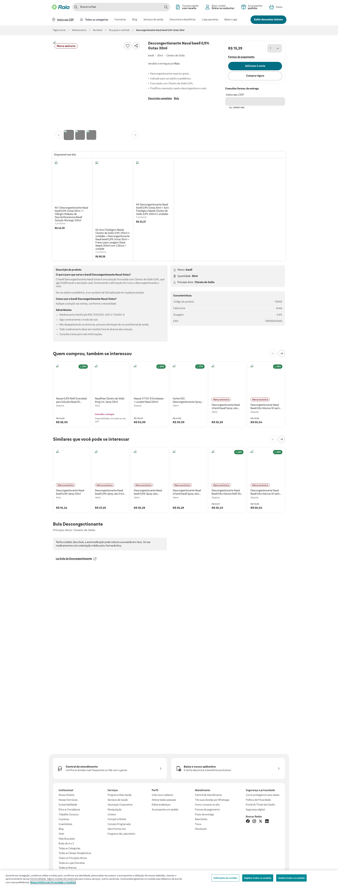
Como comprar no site (207, 804)
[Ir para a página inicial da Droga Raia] (61, 7)
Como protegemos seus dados (262, 795)
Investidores (65, 824)
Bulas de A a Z (66, 843)
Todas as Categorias (69, 848)
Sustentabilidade (68, 804)
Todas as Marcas (67, 867)
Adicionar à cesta (255, 65)
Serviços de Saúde (118, 799)
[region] (169, 878)
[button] (97, 85)
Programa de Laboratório (121, 833)
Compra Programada (119, 824)
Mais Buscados (67, 838)
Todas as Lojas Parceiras (72, 863)
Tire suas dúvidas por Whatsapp (212, 799)
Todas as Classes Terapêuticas (75, 853)
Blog (61, 828)
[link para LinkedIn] (267, 821)
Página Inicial (59, 30)
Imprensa (64, 819)
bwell (189, 269)
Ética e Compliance (69, 809)
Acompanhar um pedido (165, 809)
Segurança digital (255, 809)
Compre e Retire (117, 819)
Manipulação (115, 809)
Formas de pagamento (207, 809)
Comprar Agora (255, 75)
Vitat (61, 833)
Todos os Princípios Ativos (73, 858)
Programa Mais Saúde (120, 795)
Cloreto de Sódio (204, 282)
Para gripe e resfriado (119, 30)
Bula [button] (176, 98)
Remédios (97, 30)
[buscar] (166, 7)
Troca (198, 824)
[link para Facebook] (248, 821)
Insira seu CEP (235, 94)
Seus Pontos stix (117, 828)
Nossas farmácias (68, 799)
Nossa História (66, 795)
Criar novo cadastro (162, 795)
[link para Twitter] (260, 821)
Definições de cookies (225, 878)
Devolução (201, 828)
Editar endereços (161, 804)
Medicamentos (79, 30)
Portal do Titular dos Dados (260, 804)
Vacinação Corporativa (120, 804)
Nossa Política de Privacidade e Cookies (53, 882)
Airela (279, 308)
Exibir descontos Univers (268, 19)
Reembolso (201, 819)
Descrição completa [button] (160, 98)
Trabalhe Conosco (69, 814)
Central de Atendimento (208, 795)
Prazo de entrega (204, 814)
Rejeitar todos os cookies (257, 878)
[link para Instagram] (254, 821)
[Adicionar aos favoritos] (127, 45)
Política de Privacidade (258, 799)
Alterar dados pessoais (164, 799)
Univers (112, 814)
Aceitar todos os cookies (291, 878)
